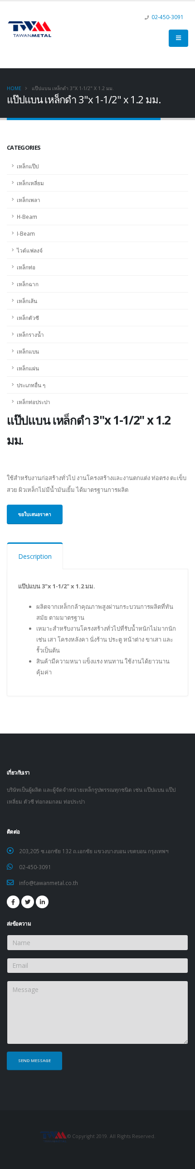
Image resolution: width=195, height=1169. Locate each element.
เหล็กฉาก (28, 284)
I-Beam (26, 233)
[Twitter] (27, 902)
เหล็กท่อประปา (33, 401)
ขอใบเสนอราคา (34, 514)
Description (35, 556)
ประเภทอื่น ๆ (31, 385)
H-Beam (27, 216)
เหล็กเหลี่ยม (30, 183)
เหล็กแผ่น (28, 368)
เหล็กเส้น (27, 300)
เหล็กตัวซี (28, 317)
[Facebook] (13, 902)
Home (14, 88)
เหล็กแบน (28, 351)
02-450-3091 (167, 16)
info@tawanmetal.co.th (48, 882)
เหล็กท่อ (26, 267)
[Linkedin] (42, 902)
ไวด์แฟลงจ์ (30, 250)
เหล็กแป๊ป (28, 166)
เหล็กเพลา (28, 199)
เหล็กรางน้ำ (30, 334)
